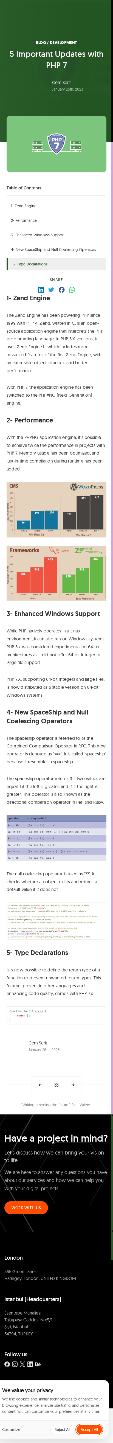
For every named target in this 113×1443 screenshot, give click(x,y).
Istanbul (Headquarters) (32, 1299)
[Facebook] (7, 1364)
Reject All (62, 1429)
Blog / (43, 42)
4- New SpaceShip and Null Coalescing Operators (53, 249)
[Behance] (38, 1364)
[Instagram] (15, 1364)
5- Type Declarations (30, 264)
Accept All (89, 1429)
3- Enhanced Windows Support (37, 234)
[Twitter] (22, 1364)
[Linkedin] (30, 1364)
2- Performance (24, 220)
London (13, 1257)
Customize (11, 1429)
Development (63, 42)
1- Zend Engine (23, 205)
